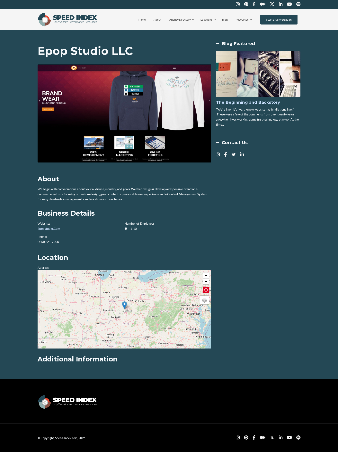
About (157, 19)
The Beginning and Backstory (248, 102)
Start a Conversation (279, 19)
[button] (124, 305)
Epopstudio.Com (49, 228)
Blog (225, 19)
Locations (208, 23)
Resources (244, 23)
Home (142, 19)
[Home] (68, 19)
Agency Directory (181, 23)
